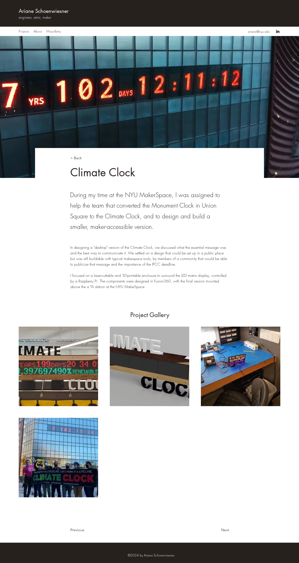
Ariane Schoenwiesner (43, 11)
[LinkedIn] (277, 31)
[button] (85, 158)
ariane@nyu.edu (259, 31)
